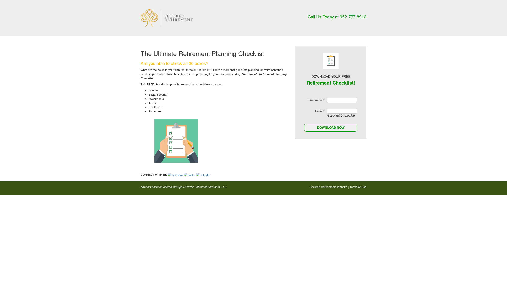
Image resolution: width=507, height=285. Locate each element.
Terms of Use (358, 187)
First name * (316, 100)
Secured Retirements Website (328, 187)
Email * (319, 111)
